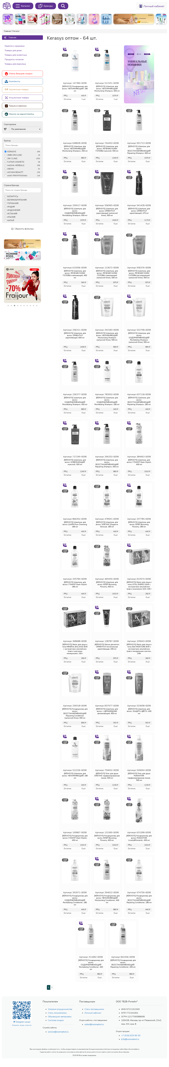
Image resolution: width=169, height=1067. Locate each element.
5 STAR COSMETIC (23, 162)
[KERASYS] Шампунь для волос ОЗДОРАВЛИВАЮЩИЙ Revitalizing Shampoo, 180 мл (107, 401)
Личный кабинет (92, 1012)
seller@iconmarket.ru (94, 1024)
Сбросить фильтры (24, 228)
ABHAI (23, 169)
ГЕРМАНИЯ (12, 203)
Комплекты (14, 81)
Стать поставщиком (94, 1009)
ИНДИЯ (11, 207)
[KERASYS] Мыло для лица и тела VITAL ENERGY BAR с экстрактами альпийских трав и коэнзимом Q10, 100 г (139, 585)
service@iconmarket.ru (58, 1031)
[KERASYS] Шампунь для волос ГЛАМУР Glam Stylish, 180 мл (75, 584)
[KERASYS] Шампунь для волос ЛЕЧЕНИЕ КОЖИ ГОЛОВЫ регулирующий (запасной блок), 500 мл (139, 274)
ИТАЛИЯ (11, 217)
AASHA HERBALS (23, 165)
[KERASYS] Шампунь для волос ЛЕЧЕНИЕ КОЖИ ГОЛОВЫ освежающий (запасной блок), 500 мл (107, 274)
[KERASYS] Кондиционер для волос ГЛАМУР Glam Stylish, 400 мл (75, 838)
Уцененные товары (19, 89)
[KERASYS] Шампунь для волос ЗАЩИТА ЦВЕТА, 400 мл (139, 711)
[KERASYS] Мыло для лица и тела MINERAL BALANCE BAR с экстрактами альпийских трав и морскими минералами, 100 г (75, 649)
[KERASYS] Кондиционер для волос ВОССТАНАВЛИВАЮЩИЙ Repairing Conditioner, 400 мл (123, 963)
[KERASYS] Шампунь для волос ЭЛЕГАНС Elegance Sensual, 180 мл (107, 524)
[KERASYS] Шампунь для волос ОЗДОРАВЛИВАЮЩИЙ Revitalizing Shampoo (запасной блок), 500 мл (139, 337)
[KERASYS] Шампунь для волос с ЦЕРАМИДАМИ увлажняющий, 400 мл (107, 711)
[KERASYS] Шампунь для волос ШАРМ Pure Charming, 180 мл (75, 524)
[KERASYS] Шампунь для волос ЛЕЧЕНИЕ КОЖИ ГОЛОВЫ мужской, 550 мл (107, 148)
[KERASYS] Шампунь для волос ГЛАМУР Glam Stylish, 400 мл (139, 462)
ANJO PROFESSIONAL (23, 175)
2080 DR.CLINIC (23, 155)
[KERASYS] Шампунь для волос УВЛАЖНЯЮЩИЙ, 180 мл (75, 775)
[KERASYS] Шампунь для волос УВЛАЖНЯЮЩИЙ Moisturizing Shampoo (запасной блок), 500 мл (107, 336)
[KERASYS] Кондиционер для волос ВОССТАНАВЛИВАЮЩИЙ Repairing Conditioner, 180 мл (139, 899)
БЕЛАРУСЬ (12, 196)
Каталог (16, 31)
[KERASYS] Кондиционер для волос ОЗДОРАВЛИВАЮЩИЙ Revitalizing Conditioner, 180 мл (75, 900)
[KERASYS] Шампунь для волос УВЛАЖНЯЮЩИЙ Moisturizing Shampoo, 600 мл (107, 88)
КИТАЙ (10, 220)
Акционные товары (19, 97)
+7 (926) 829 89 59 (130, 1035)
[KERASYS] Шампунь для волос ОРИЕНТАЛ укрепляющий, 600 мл (75, 335)
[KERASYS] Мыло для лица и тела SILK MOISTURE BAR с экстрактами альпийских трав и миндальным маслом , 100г (139, 649)
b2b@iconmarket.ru (130, 1039)
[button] (8, 305)
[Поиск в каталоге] (63, 6)
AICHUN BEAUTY (23, 172)
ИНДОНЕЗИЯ (13, 210)
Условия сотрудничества (60, 1009)
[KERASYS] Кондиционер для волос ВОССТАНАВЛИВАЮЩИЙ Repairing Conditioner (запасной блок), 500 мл (75, 713)
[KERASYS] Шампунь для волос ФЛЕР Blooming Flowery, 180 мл (139, 524)
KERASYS (23, 151)
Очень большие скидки (20, 73)
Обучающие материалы (59, 1016)
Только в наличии (18, 105)
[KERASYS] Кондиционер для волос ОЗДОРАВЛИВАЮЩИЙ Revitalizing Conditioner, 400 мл (91, 964)
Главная (7, 31)
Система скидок (56, 1020)
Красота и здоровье (15, 46)
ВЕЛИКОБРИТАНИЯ (17, 200)
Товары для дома (13, 50)
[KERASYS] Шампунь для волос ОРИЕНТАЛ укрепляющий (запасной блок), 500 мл (107, 212)
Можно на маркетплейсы (21, 114)
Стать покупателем (57, 1012)
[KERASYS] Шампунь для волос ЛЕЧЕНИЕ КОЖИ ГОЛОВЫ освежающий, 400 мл (75, 274)
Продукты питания (14, 59)
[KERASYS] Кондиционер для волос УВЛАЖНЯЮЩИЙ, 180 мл (75, 88)
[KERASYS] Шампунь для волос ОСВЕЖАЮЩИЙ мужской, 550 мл (75, 462)
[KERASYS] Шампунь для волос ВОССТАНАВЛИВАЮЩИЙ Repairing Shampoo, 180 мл (139, 401)
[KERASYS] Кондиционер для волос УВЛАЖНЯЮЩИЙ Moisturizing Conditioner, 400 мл (107, 899)
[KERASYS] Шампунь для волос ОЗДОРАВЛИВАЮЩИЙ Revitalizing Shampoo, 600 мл (74, 212)
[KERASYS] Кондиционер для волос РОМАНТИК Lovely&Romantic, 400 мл (139, 838)
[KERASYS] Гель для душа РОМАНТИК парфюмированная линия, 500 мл (139, 776)
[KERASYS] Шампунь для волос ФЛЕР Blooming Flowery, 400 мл (107, 584)
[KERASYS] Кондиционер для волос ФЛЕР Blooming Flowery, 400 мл (107, 838)
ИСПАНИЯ (12, 213)
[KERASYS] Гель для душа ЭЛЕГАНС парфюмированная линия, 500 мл (107, 775)
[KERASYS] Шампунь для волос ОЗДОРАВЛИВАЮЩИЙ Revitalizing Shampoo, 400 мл (74, 401)
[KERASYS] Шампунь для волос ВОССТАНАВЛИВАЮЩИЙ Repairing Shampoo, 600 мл (139, 149)
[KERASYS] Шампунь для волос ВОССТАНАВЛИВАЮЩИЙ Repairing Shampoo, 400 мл (107, 463)
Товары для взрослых (15, 64)
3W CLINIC (23, 158)
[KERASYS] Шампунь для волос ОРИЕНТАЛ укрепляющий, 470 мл (139, 211)
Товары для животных (16, 55)
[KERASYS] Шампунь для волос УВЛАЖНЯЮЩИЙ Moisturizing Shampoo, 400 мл (75, 148)
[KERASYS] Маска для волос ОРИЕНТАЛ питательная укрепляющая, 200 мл (107, 646)
